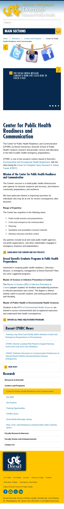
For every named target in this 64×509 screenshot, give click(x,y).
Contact (48, 477)
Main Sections (15, 31)
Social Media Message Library (19, 419)
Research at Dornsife (14, 380)
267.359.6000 (33, 501)
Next (58, 70)
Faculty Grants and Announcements (21, 439)
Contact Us (10, 445)
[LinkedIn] (20, 493)
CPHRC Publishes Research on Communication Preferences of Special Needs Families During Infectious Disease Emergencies (32, 356)
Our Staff (10, 397)
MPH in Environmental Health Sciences (35, 307)
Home (5, 38)
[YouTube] (15, 493)
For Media (17, 477)
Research (16, 38)
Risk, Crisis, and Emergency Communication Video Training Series (31, 426)
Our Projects (11, 403)
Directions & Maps (11, 482)
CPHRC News (12, 414)
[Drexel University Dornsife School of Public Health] (29, 18)
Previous (5, 47)
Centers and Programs (32, 38)
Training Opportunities (15, 408)
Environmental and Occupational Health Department (26, 162)
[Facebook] (5, 493)
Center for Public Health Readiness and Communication (30, 391)
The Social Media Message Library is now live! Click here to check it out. (30, 73)
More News (12, 367)
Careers (26, 477)
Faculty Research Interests (17, 433)
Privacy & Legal (37, 477)
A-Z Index (7, 477)
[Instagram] (10, 493)
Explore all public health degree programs (25, 319)
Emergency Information (28, 482)
